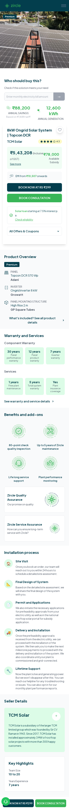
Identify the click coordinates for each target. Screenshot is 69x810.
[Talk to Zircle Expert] (5, 801)
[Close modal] (61, 361)
